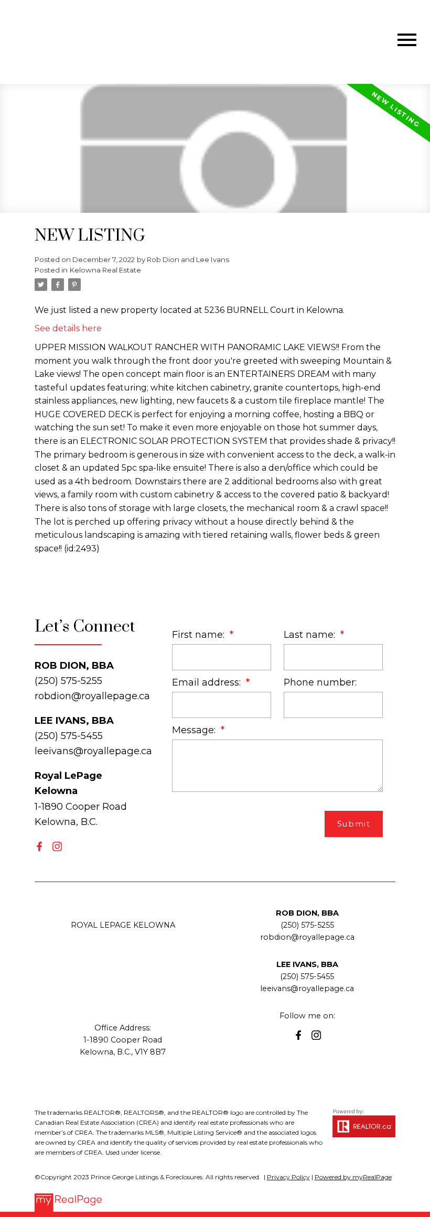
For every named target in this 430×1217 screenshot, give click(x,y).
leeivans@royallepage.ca (93, 751)
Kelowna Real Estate (105, 270)
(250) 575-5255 (307, 925)
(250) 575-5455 (307, 976)
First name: (199, 634)
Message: (195, 729)
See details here (68, 328)
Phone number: (320, 682)
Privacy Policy (288, 1177)
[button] (39, 846)
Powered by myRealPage (353, 1177)
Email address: (207, 682)
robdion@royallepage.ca (92, 696)
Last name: (311, 634)
